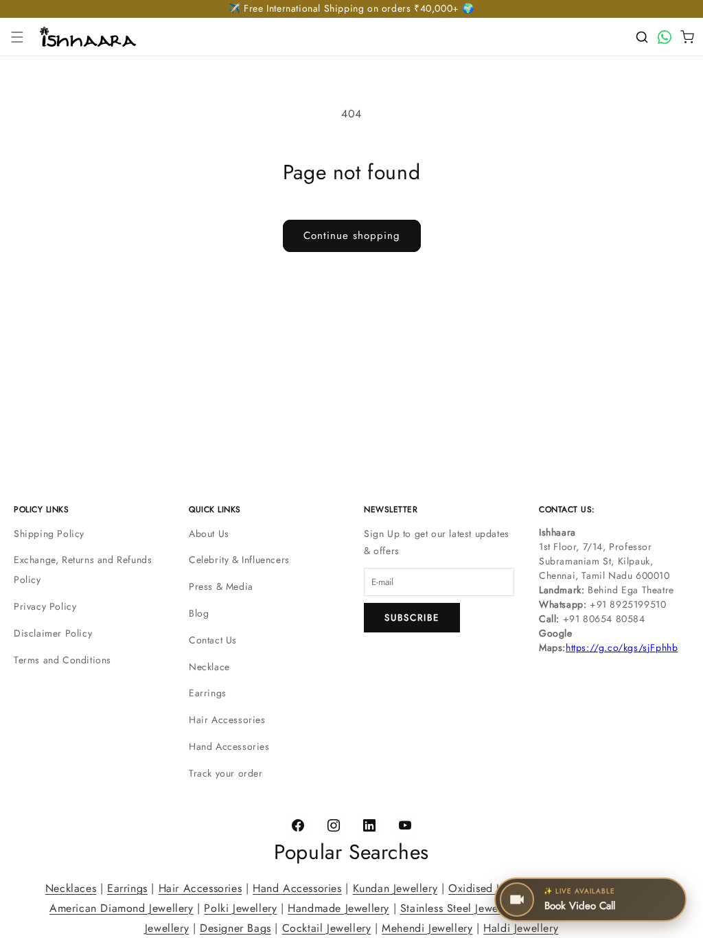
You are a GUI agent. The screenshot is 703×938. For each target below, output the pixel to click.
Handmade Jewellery (338, 907)
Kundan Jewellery (395, 888)
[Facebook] (298, 826)
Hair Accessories (227, 720)
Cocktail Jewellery (326, 927)
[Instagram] (333, 826)
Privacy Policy (45, 606)
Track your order (226, 773)
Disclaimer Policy (53, 633)
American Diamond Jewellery (121, 907)
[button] (17, 37)
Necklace (209, 667)
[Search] (642, 37)
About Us (209, 533)
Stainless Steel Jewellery (460, 907)
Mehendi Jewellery (427, 927)
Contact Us (213, 640)
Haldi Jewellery (520, 927)
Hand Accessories (229, 746)
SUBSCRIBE (411, 617)
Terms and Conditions (62, 660)
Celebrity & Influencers (239, 560)
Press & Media (221, 586)
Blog (199, 613)
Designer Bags (235, 927)
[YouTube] (405, 826)
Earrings (208, 693)
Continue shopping (351, 235)
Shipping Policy (49, 533)
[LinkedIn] (369, 826)
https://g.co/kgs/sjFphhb (622, 647)
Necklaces (70, 888)
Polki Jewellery (240, 907)
